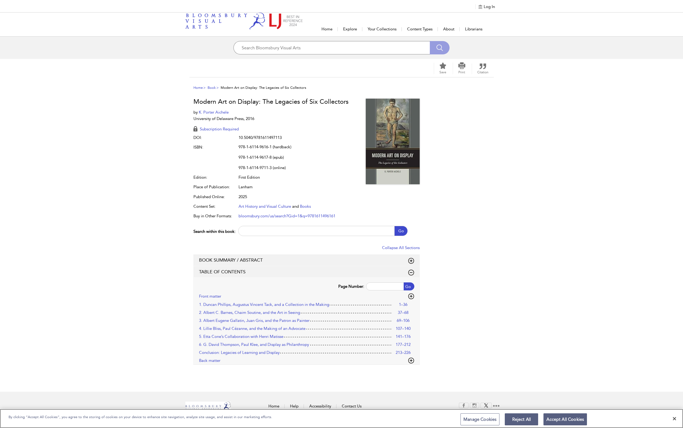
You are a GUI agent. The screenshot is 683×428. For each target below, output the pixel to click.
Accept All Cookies (565, 419)
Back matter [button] (209, 360)
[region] (341, 418)
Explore (350, 29)
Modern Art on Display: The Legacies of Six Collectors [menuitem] (263, 88)
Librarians (473, 29)
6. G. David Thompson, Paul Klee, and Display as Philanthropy (254, 344)
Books (305, 206)
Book (212, 88)
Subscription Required (219, 129)
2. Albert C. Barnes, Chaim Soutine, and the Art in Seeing (249, 312)
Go (401, 231)
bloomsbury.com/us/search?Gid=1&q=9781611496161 (287, 216)
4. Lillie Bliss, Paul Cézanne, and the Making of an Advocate (252, 328)
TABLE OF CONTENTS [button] (222, 271)
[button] (461, 68)
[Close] (674, 419)
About (448, 29)
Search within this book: (214, 231)
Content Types (419, 29)
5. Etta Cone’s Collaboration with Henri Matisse (241, 336)
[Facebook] (463, 405)
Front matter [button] (210, 296)
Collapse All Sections (401, 247)
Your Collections (382, 29)
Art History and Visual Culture (265, 206)
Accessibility (320, 406)
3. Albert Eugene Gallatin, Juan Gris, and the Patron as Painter (254, 320)
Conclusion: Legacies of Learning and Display (239, 352)
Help (294, 406)
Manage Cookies (480, 419)
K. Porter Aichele (214, 112)
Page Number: (351, 286)
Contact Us (352, 406)
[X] (486, 405)
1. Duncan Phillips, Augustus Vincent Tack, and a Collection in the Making (264, 304)
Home (326, 29)
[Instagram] (474, 405)
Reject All (521, 419)
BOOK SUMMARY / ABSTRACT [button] (231, 260)
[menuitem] (463, 405)
